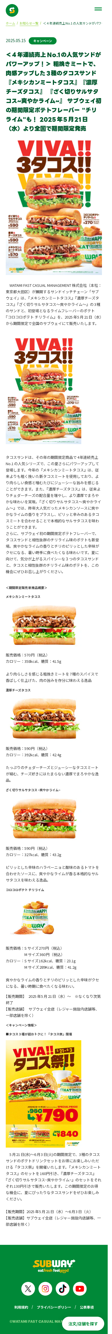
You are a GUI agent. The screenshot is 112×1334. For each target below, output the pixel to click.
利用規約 (21, 1307)
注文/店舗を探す (83, 1323)
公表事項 (87, 1307)
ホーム (10, 23)
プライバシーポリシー (54, 1307)
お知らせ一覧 (29, 23)
